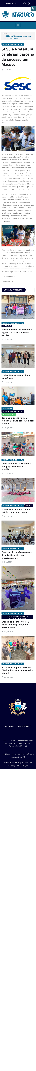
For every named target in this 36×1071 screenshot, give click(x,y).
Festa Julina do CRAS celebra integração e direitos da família (17, 466)
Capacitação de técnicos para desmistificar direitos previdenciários (17, 555)
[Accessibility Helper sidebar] (33, 8)
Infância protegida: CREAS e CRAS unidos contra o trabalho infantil (17, 670)
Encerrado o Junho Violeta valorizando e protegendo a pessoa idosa (16, 624)
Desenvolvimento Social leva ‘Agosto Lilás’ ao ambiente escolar (17, 332)
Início (5, 34)
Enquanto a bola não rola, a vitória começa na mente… (16, 510)
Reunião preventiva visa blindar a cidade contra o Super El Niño (18, 421)
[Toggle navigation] (18, 25)
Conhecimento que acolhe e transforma (16, 376)
